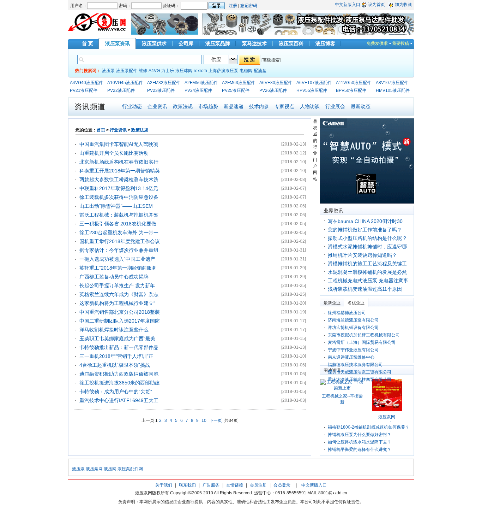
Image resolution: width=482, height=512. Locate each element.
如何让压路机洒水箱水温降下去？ (359, 442)
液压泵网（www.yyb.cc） (387, 419)
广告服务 (211, 485)
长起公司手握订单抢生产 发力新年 (117, 285)
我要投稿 (400, 43)
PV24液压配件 (198, 90)
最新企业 (332, 302)
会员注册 (258, 485)
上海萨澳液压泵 (223, 70)
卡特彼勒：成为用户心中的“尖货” (115, 391)
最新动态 (360, 106)
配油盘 (260, 70)
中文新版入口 (347, 4)
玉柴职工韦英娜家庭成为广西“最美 (117, 338)
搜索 (249, 60)
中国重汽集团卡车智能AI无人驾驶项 (118, 144)
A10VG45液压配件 (125, 82)
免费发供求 (377, 43)
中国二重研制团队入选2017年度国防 (119, 321)
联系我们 (187, 485)
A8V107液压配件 (392, 82)
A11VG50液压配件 (353, 82)
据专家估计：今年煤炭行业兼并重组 (118, 250)
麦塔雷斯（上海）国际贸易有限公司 (362, 342)
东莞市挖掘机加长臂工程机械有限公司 (364, 334)
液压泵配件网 (130, 468)
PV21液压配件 (83, 90)
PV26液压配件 (273, 90)
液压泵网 (94, 468)
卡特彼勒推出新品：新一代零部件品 (118, 347)
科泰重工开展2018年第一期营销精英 (119, 170)
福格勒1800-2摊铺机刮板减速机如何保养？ (368, 427)
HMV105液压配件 (393, 90)
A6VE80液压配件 (275, 82)
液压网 (110, 468)
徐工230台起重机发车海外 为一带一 (118, 232)
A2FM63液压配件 (238, 82)
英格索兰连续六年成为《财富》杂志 (118, 294)
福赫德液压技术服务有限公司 (355, 364)
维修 (143, 70)
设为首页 (376, 4)
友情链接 (234, 485)
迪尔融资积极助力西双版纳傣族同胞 (118, 374)
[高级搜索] (271, 60)
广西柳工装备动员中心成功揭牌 (114, 276)
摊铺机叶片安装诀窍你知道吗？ (362, 255)
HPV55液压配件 (311, 90)
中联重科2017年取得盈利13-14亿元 (118, 188)
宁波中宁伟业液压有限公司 (353, 349)
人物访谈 (310, 106)
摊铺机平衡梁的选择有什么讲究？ (359, 449)
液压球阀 (183, 70)
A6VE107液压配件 (314, 82)
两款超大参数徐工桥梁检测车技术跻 (118, 179)
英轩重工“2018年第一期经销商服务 (118, 268)
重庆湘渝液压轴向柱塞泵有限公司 (359, 379)
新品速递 (233, 106)
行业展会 (335, 106)
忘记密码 (248, 5)
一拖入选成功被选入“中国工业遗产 (117, 259)
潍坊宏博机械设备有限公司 (353, 327)
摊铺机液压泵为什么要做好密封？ (359, 434)
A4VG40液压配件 (86, 82)
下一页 (215, 420)
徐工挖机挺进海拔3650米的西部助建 (119, 383)
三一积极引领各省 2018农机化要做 (117, 223)
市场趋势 (208, 106)
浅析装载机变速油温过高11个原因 (365, 289)
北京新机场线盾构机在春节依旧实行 (118, 162)
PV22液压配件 (121, 90)
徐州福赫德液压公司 (347, 312)
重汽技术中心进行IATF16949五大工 (118, 400)
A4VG (154, 70)
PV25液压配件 (235, 90)
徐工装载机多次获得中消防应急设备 (118, 197)
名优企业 (356, 302)
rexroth (200, 70)
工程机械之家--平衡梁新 (342, 399)
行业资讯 (118, 130)
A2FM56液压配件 (201, 82)
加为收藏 (403, 4)
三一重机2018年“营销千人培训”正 (116, 356)
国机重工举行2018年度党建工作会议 (119, 241)
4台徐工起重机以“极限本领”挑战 (114, 365)
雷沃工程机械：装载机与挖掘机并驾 (118, 215)
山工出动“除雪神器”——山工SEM (116, 206)
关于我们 (163, 485)
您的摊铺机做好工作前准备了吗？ (365, 230)
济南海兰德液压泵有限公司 (353, 320)
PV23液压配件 (161, 90)
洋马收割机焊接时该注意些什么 (114, 329)
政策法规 (183, 106)
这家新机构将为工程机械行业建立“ (117, 303)
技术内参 (259, 106)
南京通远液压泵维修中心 (351, 357)
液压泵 (108, 70)
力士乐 (167, 70)
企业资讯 (157, 106)
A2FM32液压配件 (163, 82)
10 (203, 420)
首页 (101, 130)
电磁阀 (246, 70)
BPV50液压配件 (351, 90)
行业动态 (132, 106)
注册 (233, 5)
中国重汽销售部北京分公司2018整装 (119, 312)
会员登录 (281, 485)
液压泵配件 (126, 70)
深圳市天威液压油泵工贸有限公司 (359, 372)
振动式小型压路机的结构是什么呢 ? (367, 238)
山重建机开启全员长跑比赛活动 (114, 153)
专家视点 (284, 106)
